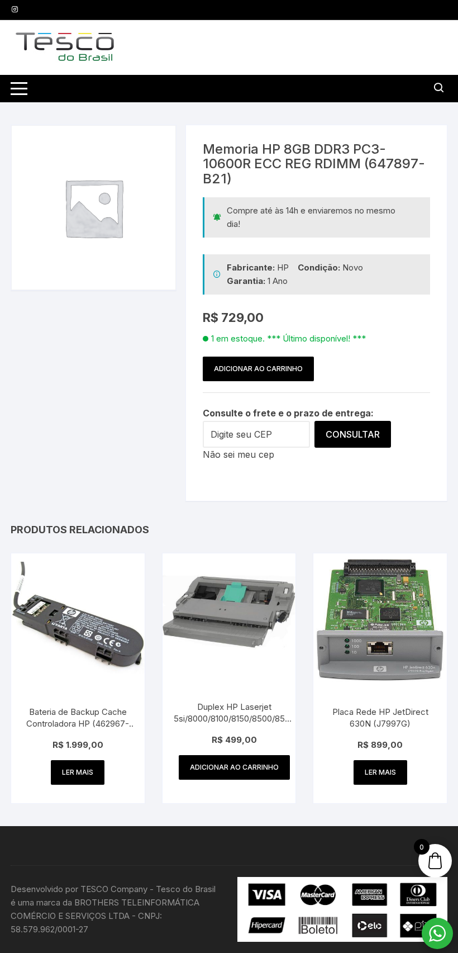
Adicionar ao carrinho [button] (234, 767)
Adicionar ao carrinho (258, 368)
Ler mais (77, 772)
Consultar (353, 434)
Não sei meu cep (238, 454)
